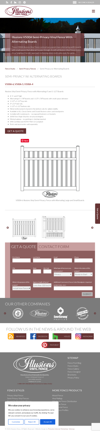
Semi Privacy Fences (27, 68)
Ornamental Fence (60, 406)
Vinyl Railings (57, 397)
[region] (32, 414)
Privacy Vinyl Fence (15, 394)
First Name (16, 256)
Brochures (72, 373)
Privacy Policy (73, 376)
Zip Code (46, 267)
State (34, 267)
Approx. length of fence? (41, 281)
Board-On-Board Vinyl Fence (19, 400)
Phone (76, 256)
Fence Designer (74, 370)
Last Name (36, 256)
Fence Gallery (73, 367)
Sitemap (72, 428)
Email (55, 256)
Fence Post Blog (74, 362)
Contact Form (54, 245)
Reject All (31, 422)
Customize (16, 422)
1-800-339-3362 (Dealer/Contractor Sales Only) (34, 382)
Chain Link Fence (59, 403)
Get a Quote (23, 245)
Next (92, 226)
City (13, 267)
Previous (7, 226)
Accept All (48, 422)
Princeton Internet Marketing (58, 428)
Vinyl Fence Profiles (60, 409)
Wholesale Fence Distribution (64, 400)
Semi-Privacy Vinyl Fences (18, 397)
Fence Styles (10, 68)
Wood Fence (57, 394)
